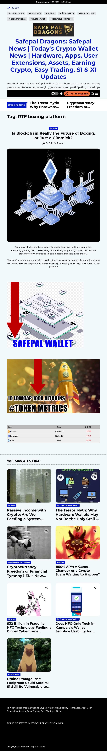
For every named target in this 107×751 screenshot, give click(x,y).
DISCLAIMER (56, 723)
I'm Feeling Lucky (79, 93)
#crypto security (86, 13)
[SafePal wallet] (45, 283)
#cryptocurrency (16, 13)
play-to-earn (82, 263)
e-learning (64, 263)
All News (53, 128)
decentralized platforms (29, 263)
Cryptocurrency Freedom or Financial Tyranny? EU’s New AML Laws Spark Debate (27, 576)
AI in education (22, 260)
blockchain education (41, 260)
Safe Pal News (13, 674)
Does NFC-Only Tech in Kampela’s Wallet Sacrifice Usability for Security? (75, 629)
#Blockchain (35, 13)
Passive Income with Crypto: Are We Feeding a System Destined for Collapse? (28, 517)
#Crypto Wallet (38, 19)
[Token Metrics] (53, 361)
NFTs (72, 263)
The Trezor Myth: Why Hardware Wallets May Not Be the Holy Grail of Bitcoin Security (78, 517)
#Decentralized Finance (61, 19)
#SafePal (50, 13)
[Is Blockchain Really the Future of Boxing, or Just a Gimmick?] (53, 195)
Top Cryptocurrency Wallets (67, 505)
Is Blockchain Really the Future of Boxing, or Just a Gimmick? (53, 135)
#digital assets (67, 13)
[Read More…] (80, 253)
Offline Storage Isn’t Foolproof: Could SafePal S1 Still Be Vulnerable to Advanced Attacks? (28, 684)
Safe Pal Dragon (56, 143)
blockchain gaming (61, 260)
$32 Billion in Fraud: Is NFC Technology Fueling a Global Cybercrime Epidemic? (29, 629)
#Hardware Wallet (17, 19)
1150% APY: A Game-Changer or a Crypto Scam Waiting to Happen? (78, 570)
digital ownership (50, 263)
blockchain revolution (81, 260)
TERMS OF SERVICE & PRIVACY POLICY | (28, 723)
